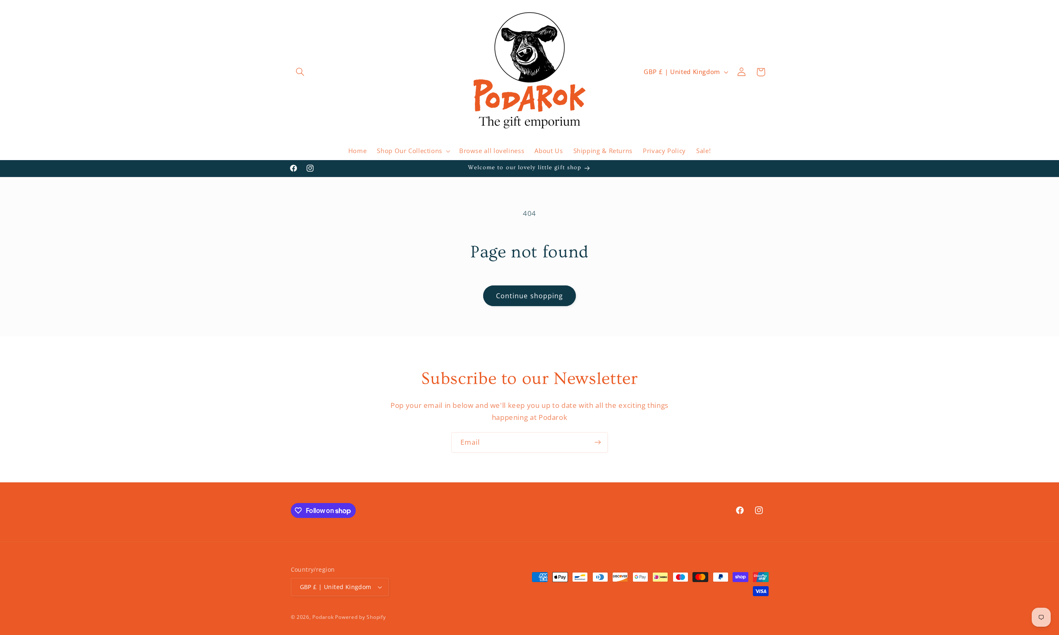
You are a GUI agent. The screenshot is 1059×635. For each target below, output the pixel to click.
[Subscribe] (597, 442)
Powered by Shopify (360, 617)
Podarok (322, 617)
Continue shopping (529, 295)
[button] (300, 71)
